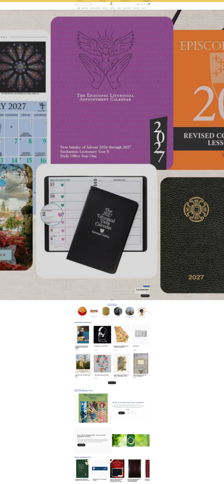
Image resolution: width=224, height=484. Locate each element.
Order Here (81, 444)
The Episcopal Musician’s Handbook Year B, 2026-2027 (82, 480)
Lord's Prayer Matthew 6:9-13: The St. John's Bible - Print (121, 376)
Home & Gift (112, 8)
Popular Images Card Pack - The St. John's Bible (140, 376)
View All (111, 382)
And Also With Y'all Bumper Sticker (100, 480)
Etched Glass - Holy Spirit (101, 346)
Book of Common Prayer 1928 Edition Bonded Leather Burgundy (134, 480)
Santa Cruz (136, 346)
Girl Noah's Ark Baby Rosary (101, 375)
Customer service (146, 1)
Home (78, 8)
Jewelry (119, 8)
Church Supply (136, 8)
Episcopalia (105, 8)
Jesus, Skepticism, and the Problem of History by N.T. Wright (81, 347)
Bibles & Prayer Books (95, 8)
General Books (84, 8)
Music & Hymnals (127, 8)
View (121, 412)
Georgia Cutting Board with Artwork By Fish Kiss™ (121, 347)
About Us (144, 8)
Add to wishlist (131, 412)
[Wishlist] (144, 4)
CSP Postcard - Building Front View (83, 376)
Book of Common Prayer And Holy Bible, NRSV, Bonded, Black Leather (116, 480)
